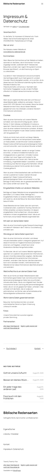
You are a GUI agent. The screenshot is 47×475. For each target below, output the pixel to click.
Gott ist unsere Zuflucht (14, 373)
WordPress (17, 470)
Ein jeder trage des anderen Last (12, 388)
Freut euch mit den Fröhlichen (12, 397)
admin (15, 26)
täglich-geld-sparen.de (29, 326)
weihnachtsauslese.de (11, 328)
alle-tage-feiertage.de (11, 326)
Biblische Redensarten (14, 3)
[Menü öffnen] (42, 3)
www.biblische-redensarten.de (14, 52)
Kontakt (37, 348)
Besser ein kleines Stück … (15, 380)
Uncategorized (24, 26)
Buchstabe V (11, 348)
